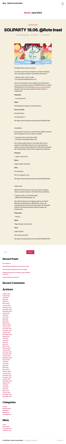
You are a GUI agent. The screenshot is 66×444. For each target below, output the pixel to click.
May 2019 (5, 388)
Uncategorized (7, 414)
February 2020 (7, 371)
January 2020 (7, 373)
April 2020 (6, 367)
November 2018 (7, 396)
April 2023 (5, 301)
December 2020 (7, 352)
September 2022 (7, 311)
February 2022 (7, 325)
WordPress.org (7, 430)
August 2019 (6, 383)
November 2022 (7, 309)
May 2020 (5, 365)
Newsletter (6, 410)
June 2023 (6, 297)
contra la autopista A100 (42, 87)
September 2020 (7, 357)
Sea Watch (17, 85)
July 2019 (5, 385)
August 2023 (6, 295)
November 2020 (7, 354)
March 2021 (6, 346)
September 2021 (7, 334)
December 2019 (7, 375)
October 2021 (6, 332)
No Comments (46, 35)
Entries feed (6, 426)
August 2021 (6, 336)
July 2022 (5, 315)
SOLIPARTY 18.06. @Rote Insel (33, 29)
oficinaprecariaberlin (24, 35)
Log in (4, 424)
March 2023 (6, 303)
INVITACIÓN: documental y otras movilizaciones (16, 266)
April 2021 (5, 344)
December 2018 (7, 394)
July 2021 (5, 338)
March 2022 (6, 323)
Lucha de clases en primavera (11, 277)
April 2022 (5, 321)
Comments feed (7, 428)
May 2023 (5, 299)
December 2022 (7, 307)
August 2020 (6, 359)
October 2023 (6, 294)
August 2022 (6, 313)
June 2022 (6, 317)
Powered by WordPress (31, 440)
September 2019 (7, 381)
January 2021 (6, 350)
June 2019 (5, 387)
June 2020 (6, 363)
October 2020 (6, 356)
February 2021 (7, 348)
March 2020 (6, 369)
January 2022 (6, 326)
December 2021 (7, 328)
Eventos (5, 406)
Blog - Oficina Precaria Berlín (12, 3)
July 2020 (5, 361)
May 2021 (5, 342)
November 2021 (7, 330)
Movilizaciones (33, 24)
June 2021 (5, 340)
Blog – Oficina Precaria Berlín (15, 440)
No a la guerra (6, 263)
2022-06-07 (36, 35)
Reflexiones (6, 412)
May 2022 (5, 319)
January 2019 (6, 392)
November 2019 (7, 377)
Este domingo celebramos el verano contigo (15, 269)
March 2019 (6, 390)
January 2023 (6, 305)
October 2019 (6, 379)
